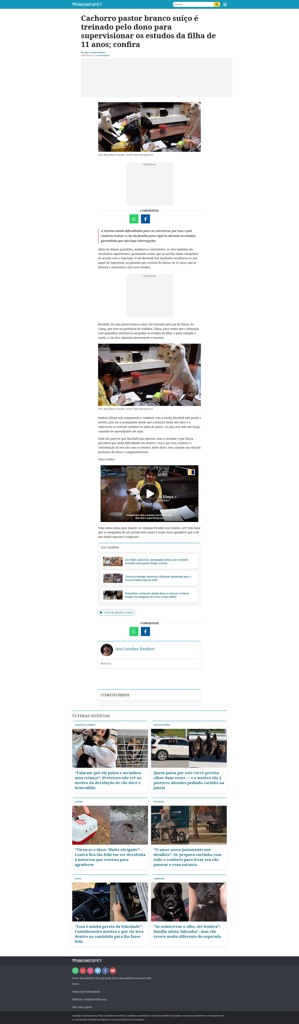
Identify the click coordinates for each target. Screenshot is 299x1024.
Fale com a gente (82, 1007)
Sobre (75, 984)
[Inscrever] (113, 971)
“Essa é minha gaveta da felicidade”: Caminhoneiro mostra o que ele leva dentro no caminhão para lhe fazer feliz (109, 934)
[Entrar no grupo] (75, 971)
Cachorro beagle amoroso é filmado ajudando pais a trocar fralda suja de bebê (158, 578)
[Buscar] (217, 4)
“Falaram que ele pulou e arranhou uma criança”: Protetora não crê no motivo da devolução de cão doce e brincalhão (108, 780)
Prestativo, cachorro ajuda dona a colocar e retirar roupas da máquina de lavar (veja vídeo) (157, 595)
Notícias (105, 55)
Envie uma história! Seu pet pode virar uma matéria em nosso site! (111, 978)
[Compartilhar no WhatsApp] (133, 218)
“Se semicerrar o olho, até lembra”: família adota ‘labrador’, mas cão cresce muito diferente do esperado (187, 931)
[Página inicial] (111, 4)
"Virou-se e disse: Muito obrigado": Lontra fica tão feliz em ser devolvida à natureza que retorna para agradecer (110, 857)
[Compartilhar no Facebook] (145, 218)
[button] (225, 4)
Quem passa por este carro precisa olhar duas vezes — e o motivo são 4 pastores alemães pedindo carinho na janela (189, 780)
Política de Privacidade (86, 991)
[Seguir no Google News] (83, 971)
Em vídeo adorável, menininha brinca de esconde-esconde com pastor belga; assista (156, 561)
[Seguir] (90, 971)
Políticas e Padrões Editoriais (89, 999)
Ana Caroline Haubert (95, 52)
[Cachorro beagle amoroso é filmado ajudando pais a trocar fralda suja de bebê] (113, 578)
